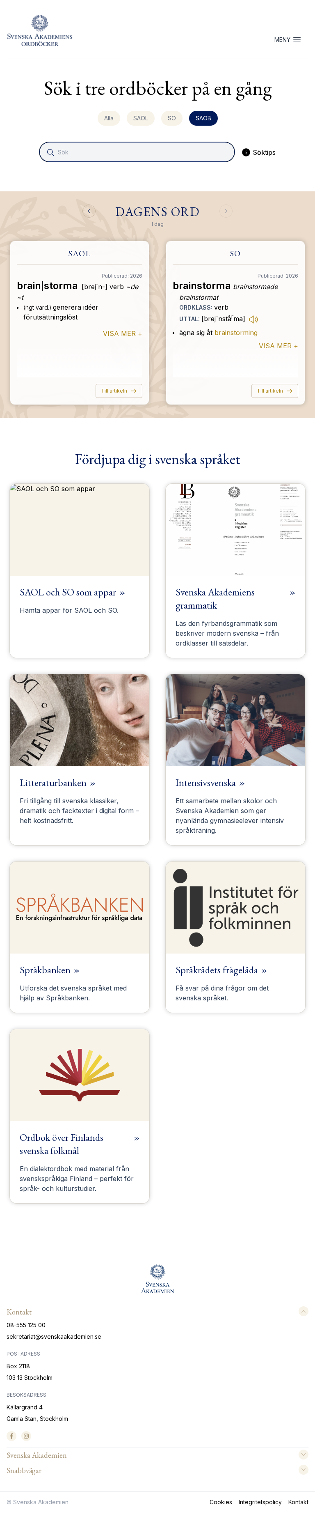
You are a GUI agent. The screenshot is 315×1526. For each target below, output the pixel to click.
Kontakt (298, 1501)
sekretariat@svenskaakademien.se (54, 1336)
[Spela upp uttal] (253, 319)
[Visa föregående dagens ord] (89, 211)
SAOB (203, 118)
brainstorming (236, 333)
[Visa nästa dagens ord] (226, 211)
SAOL (140, 118)
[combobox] (138, 151)
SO (172, 118)
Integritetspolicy (260, 1501)
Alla (109, 118)
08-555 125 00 (26, 1324)
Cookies (221, 1501)
